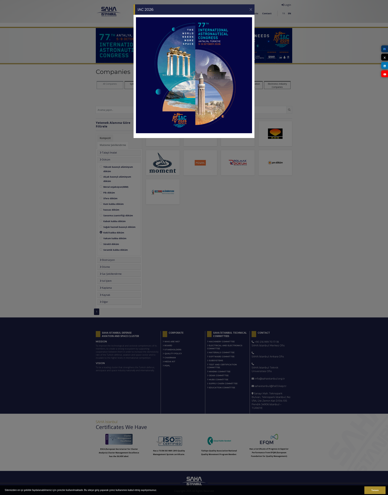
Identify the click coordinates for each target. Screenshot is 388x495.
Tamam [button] (375, 490)
